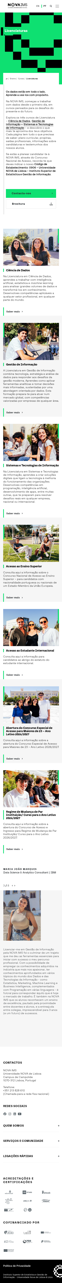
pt (7, 78)
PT (44, 6)
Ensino (13, 78)
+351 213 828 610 (14, 1090)
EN (37, 6)
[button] (14, 885)
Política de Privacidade (17, 1265)
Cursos (21, 78)
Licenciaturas (32, 78)
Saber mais (13, 311)
